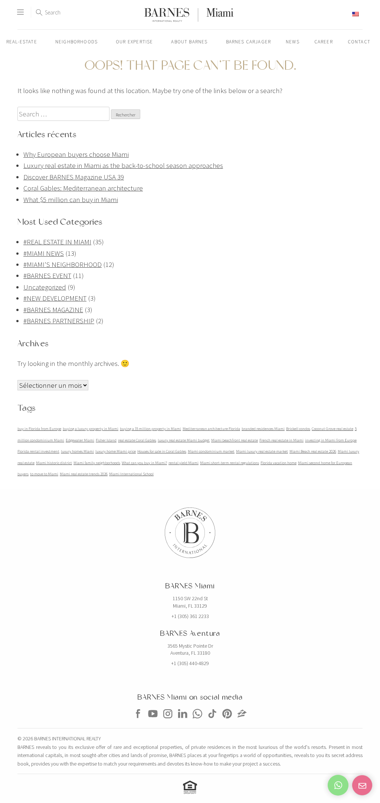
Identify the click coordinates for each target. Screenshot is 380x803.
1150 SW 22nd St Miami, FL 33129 (190, 602)
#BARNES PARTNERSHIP (58, 320)
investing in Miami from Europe (331, 440)
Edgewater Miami (80, 440)
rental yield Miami (183, 462)
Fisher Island (106, 440)
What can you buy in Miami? (144, 462)
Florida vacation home (279, 462)
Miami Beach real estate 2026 (312, 451)
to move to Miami (44, 474)
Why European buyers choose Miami (76, 154)
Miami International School (131, 474)
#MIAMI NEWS (43, 253)
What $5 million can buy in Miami (70, 199)
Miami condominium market (211, 451)
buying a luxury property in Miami (90, 428)
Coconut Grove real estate (332, 428)
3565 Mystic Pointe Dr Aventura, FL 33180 (190, 649)
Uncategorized (44, 286)
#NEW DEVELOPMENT (54, 298)
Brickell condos (298, 428)
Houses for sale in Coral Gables (161, 451)
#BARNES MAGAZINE (53, 309)
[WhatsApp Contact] (338, 785)
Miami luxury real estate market (262, 451)
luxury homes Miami (77, 451)
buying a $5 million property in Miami (150, 428)
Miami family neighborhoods (96, 462)
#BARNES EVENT (47, 275)
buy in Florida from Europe (39, 428)
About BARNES (189, 42)
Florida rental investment (38, 451)
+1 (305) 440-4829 (190, 663)
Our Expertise (134, 42)
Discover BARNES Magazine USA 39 (73, 176)
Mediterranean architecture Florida (211, 428)
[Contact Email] (362, 785)
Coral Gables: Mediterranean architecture (83, 188)
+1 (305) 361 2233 (190, 616)
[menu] (20, 9)
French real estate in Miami (281, 440)
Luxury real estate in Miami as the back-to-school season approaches (123, 165)
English (342, 14)
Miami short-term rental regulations (229, 462)
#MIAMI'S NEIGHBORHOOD (62, 264)
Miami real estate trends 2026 (84, 474)
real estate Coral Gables (137, 440)
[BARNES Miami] (138, 720)
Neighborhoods (76, 42)
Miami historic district (54, 462)
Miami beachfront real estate (234, 440)
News (292, 42)
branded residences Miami (263, 428)
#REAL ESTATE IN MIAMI (57, 241)
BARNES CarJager (248, 42)
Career (323, 42)
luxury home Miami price (115, 451)
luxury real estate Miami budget (184, 440)
